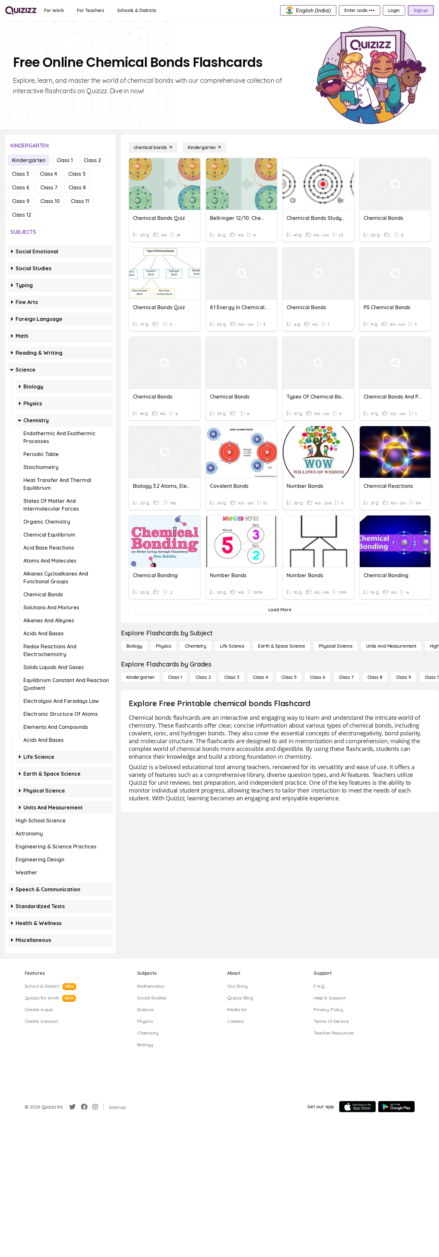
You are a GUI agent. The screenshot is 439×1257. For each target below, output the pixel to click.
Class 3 (20, 174)
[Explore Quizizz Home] (20, 10)
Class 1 (65, 160)
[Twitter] (72, 1107)
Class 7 (49, 187)
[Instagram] (95, 1107)
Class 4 (48, 174)
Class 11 (80, 201)
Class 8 (77, 187)
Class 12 (21, 214)
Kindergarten (28, 160)
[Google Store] (396, 1106)
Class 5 (77, 174)
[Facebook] (84, 1107)
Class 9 (20, 201)
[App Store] (357, 1106)
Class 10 (50, 201)
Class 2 (92, 160)
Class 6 (20, 187)
